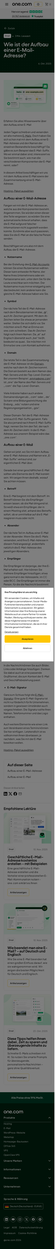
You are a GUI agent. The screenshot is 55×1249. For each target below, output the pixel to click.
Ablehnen (27, 648)
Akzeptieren (27, 639)
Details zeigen (11, 631)
